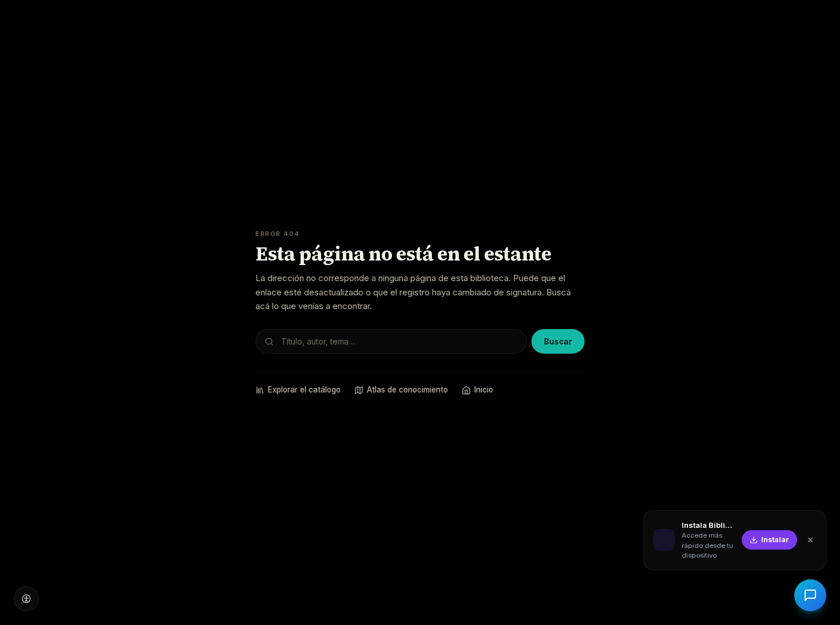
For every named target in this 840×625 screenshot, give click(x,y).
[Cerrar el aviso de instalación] (810, 540)
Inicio (483, 389)
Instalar (775, 539)
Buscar (558, 341)
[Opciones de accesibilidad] (26, 598)
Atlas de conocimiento (407, 389)
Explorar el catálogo (304, 389)
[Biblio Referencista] (810, 595)
